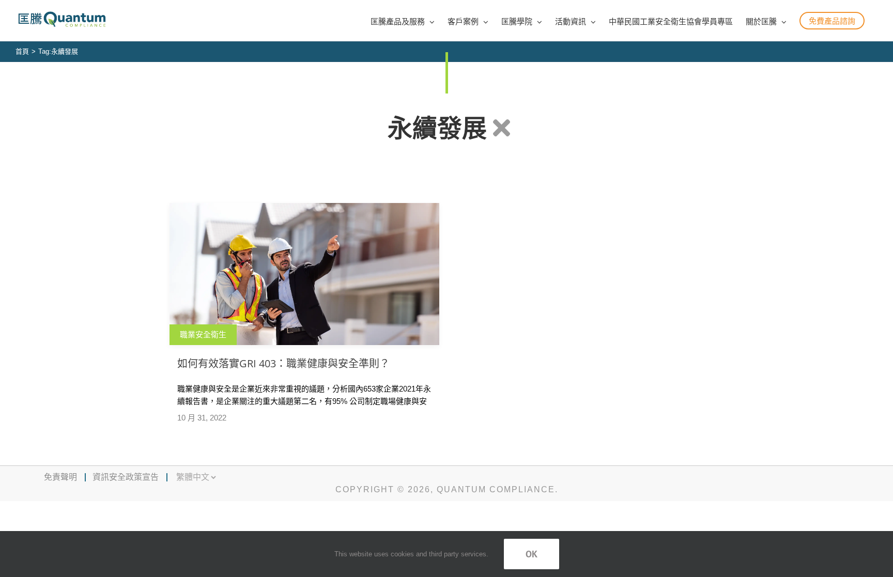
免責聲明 (60, 477)
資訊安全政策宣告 (126, 477)
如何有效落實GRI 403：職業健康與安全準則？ (283, 363)
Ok (531, 554)
